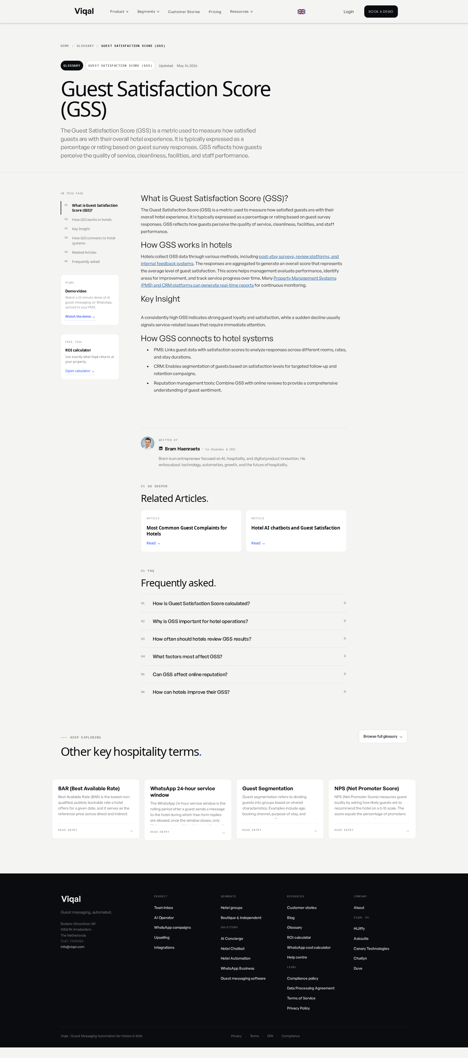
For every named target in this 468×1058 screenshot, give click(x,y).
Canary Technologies (371, 948)
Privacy (236, 1036)
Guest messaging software (243, 978)
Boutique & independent (241, 917)
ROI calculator (299, 937)
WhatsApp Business (238, 968)
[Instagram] (398, 1036)
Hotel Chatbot (233, 948)
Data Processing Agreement (310, 988)
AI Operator (164, 917)
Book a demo (381, 11)
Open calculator (80, 371)
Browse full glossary (383, 736)
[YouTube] (405, 1036)
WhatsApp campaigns (172, 927)
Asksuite (361, 938)
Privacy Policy (298, 1008)
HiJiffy (359, 928)
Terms (254, 1036)
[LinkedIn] (161, 448)
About (359, 907)
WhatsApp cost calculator (308, 947)
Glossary (85, 46)
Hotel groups (231, 907)
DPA (270, 1036)
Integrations (164, 947)
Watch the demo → (80, 316)
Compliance (291, 1036)
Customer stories (184, 11)
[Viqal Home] (84, 11)
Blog (291, 917)
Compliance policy (302, 978)
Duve (358, 968)
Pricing (215, 11)
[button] (119, 11)
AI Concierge (232, 938)
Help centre (297, 957)
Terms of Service (301, 998)
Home (65, 46)
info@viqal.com (72, 946)
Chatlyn (360, 958)
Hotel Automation (236, 958)
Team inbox (163, 907)
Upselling (162, 937)
